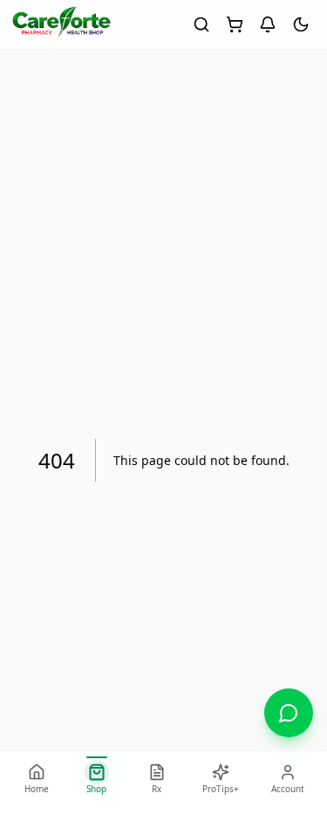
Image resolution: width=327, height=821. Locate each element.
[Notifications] (267, 24)
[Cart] (234, 24)
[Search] (201, 24)
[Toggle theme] (301, 24)
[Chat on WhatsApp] (288, 712)
